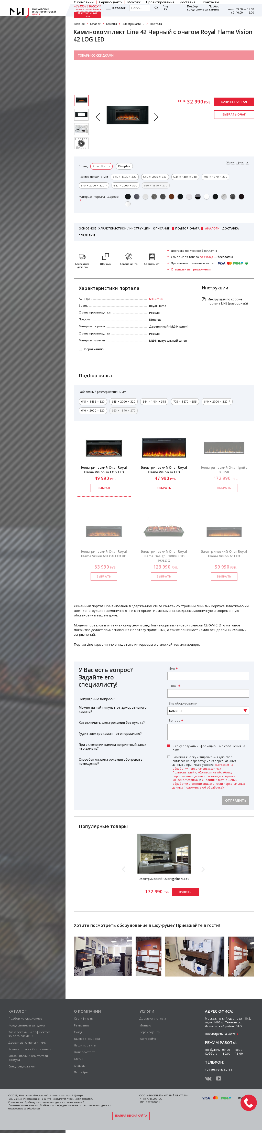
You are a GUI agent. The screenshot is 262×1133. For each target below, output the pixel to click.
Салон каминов (91, 67)
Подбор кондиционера (197, 8)
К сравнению (94, 349)
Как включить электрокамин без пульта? (112, 722)
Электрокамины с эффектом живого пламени (29, 1034)
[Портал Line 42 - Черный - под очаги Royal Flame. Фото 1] (81, 115)
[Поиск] (156, 8)
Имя (172, 668)
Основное (87, 228)
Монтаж (145, 1025)
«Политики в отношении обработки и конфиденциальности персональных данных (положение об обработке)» (208, 783)
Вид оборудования (183, 703)
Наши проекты (85, 1045)
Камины (111, 24)
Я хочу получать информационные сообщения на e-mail (208, 748)
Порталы (156, 24)
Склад (78, 1032)
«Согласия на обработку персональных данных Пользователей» (202, 768)
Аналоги (212, 228)
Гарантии (87, 235)
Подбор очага (187, 228)
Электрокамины (134, 24)
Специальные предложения (101, 79)
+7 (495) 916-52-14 (88, 6)
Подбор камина (214, 8)
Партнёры (81, 1072)
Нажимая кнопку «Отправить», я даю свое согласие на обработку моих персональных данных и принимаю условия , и (208, 772)
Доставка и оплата (152, 1018)
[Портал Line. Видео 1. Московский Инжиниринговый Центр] (81, 143)
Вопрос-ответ (84, 1052)
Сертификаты (83, 1018)
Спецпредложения (22, 1066)
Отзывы (80, 1065)
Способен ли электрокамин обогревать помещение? (111, 761)
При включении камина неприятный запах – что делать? (114, 746)
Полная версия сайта (131, 1115)
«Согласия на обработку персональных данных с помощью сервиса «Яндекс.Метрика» (203, 776)
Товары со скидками (96, 55)
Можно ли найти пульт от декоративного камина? (113, 709)
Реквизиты (82, 1025)
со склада (206, 257)
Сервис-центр (149, 1032)
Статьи (79, 1059)
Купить (185, 892)
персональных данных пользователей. (60, 1102)
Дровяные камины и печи (27, 1042)
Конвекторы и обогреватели (29, 1049)
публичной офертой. (80, 1098)
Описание (161, 228)
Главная (79, 24)
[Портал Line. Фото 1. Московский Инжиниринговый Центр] (81, 129)
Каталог (118, 8)
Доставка (230, 228)
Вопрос (174, 720)
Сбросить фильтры (237, 162)
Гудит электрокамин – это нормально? (110, 733)
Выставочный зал (87, 15)
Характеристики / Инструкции (124, 228)
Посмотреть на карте (220, 1034)
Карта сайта (147, 1039)
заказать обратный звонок (89, 10)
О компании (87, 1011)
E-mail (173, 686)
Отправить (235, 800)
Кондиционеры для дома (26, 1025)
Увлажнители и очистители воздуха (28, 1058)
